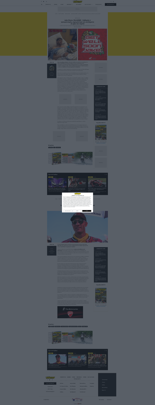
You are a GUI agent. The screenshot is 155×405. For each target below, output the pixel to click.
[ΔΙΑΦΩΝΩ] (91, 194)
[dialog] (77, 202)
